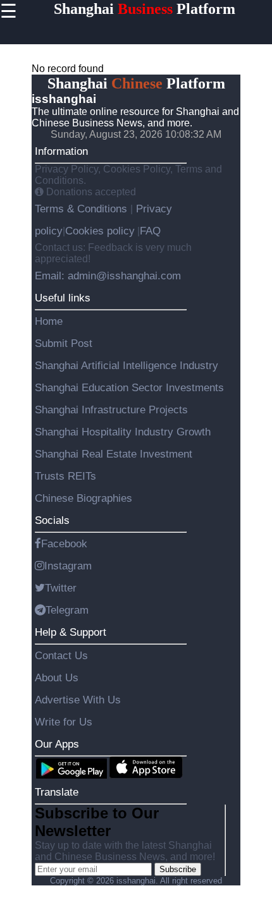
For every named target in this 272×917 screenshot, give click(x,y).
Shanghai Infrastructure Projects (111, 409)
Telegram (67, 610)
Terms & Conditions (82, 208)
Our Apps (57, 744)
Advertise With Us (78, 699)
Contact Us (61, 655)
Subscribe (177, 869)
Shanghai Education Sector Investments (129, 387)
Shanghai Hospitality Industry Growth (123, 431)
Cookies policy (100, 230)
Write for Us (63, 721)
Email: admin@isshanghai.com (108, 275)
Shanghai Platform (144, 9)
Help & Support (70, 632)
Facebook (64, 543)
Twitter (61, 587)
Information (61, 151)
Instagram (68, 565)
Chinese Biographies (83, 498)
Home (49, 321)
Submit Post (63, 343)
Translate (56, 792)
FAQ (150, 230)
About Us (56, 677)
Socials (52, 520)
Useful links (62, 297)
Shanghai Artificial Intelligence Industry (126, 365)
